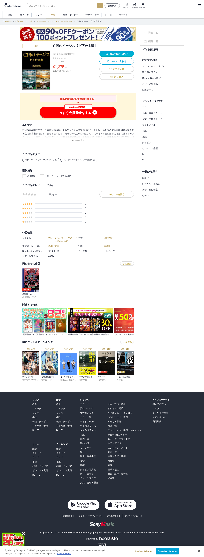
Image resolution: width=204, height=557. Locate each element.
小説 (31, 21)
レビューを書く (59, 61)
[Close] (198, 551)
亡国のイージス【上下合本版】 (58, 176)
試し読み (118, 76)
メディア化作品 (150, 84)
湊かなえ (102, 380)
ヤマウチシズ (36, 380)
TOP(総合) (7, 21)
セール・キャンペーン (153, 66)
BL (143, 154)
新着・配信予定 (150, 189)
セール (145, 195)
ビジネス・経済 (150, 148)
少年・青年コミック (152, 113)
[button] (133, 516)
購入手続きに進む (118, 53)
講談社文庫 (70, 54)
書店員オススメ (150, 72)
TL (143, 160)
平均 (51, 194)
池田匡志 (64, 380)
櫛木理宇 (26, 380)
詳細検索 (112, 6)
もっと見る (80, 140)
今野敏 (120, 380)
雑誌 (144, 136)
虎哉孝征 (35, 297)
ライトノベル (149, 125)
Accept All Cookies (167, 551)
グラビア (146, 142)
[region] (102, 551)
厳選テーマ (147, 89)
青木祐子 (45, 380)
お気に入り (118, 69)
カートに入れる (118, 61)
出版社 (145, 178)
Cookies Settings (143, 551)
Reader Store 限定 (151, 78)
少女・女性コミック (152, 119)
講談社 (107, 246)
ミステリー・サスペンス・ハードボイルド (54, 21)
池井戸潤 (83, 380)
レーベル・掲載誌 (151, 183)
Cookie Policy (64, 553)
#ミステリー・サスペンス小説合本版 (79, 160)
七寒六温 (72, 380)
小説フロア (20, 21)
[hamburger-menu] (199, 5)
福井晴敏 (31, 176)
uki (51, 380)
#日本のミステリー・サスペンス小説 (41, 160)
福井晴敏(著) (58, 54)
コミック (146, 107)
